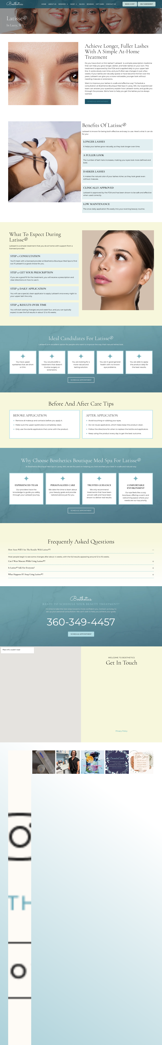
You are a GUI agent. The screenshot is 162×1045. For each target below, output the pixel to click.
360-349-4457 (81, 622)
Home (43, 4)
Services (62, 4)
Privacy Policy (121, 731)
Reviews (90, 4)
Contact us (111, 4)
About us (52, 4)
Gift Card (100, 4)
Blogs (82, 4)
